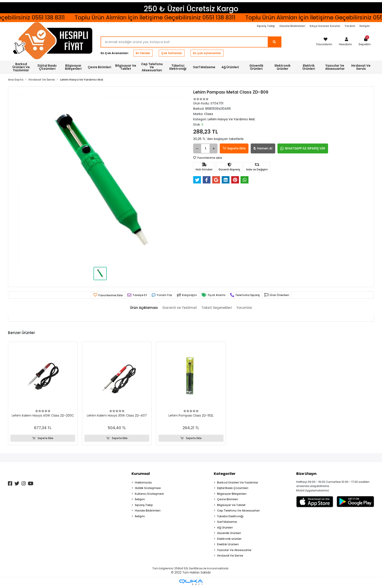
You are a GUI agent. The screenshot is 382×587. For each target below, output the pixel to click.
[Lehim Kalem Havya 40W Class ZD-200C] (42, 376)
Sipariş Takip (266, 26)
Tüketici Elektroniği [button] (177, 67)
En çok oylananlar (207, 53)
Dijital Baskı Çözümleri (232, 488)
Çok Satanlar (171, 53)
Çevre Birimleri (227, 499)
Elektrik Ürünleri (228, 544)
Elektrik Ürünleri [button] (308, 67)
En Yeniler (143, 53)
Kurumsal (141, 473)
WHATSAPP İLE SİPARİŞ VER (305, 148)
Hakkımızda (143, 482)
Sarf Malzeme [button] (204, 67)
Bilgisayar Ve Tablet (231, 505)
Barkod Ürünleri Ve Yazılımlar (237, 482)
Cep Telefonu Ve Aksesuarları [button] (152, 67)
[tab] (144, 308)
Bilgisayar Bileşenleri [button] (73, 67)
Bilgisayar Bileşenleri (231, 494)
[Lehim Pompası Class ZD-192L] (191, 376)
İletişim (364, 26)
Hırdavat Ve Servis (230, 555)
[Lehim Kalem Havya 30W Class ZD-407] (116, 376)
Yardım (350, 26)
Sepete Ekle (236, 148)
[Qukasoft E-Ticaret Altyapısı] (191, 582)
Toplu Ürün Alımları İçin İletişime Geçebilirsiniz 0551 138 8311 (147, 17)
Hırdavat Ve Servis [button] (361, 67)
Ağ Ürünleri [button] (230, 67)
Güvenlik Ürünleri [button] (256, 67)
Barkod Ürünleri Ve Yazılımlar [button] (21, 67)
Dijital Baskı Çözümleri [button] (47, 67)
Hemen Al (264, 148)
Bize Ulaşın (306, 473)
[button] (345, 41)
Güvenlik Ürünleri (229, 533)
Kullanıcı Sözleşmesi (149, 494)
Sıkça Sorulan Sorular (324, 26)
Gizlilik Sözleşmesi (148, 488)
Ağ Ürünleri (225, 527)
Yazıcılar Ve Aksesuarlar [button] (335, 67)
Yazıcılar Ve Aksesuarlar (234, 550)
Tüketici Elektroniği (230, 516)
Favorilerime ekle (209, 158)
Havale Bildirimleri (292, 26)
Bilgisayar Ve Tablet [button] (125, 67)
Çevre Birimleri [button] (99, 67)
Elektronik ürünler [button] (282, 67)
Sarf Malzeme (227, 522)
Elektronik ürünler (229, 539)
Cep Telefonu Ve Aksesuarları (238, 510)
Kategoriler (224, 473)
